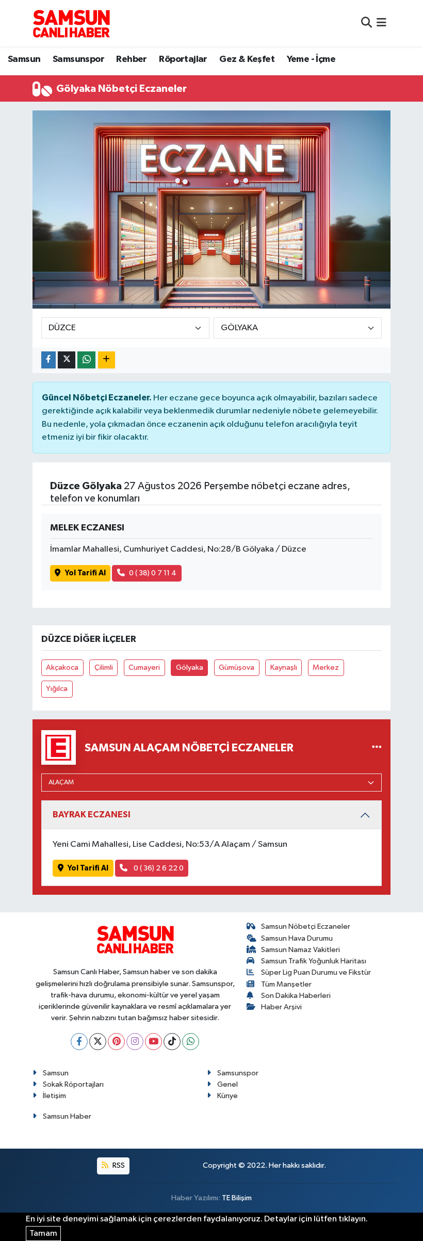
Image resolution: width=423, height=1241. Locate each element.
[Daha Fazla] (106, 359)
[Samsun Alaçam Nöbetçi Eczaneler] (377, 747)
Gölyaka (189, 667)
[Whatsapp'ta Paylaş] (86, 359)
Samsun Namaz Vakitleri (300, 950)
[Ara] (366, 23)
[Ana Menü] (381, 23)
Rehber (131, 59)
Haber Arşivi (281, 1007)
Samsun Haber (67, 1116)
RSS (118, 1165)
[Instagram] (134, 1041)
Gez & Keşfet (246, 59)
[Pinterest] (116, 1041)
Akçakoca (62, 667)
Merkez (326, 667)
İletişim (54, 1096)
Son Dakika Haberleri (296, 996)
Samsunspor (78, 59)
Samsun (24, 59)
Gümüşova (236, 667)
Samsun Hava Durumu (297, 938)
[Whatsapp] (190, 1041)
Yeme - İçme (311, 59)
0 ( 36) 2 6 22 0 (158, 868)
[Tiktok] (172, 1041)
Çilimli (103, 667)
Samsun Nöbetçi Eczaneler (305, 926)
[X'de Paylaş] (66, 359)
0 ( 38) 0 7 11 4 (152, 573)
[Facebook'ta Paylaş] (48, 359)
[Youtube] (153, 1041)
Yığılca (57, 688)
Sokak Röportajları (73, 1084)
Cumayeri (144, 667)
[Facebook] (79, 1041)
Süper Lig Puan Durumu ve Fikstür (316, 972)
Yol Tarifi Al (85, 573)
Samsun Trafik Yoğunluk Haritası (313, 961)
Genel (227, 1084)
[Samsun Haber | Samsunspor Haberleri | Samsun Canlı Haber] (71, 23)
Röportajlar (183, 59)
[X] (97, 1041)
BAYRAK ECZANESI (92, 814)
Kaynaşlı (283, 667)
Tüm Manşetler (286, 984)
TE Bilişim (237, 1198)
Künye (227, 1096)
